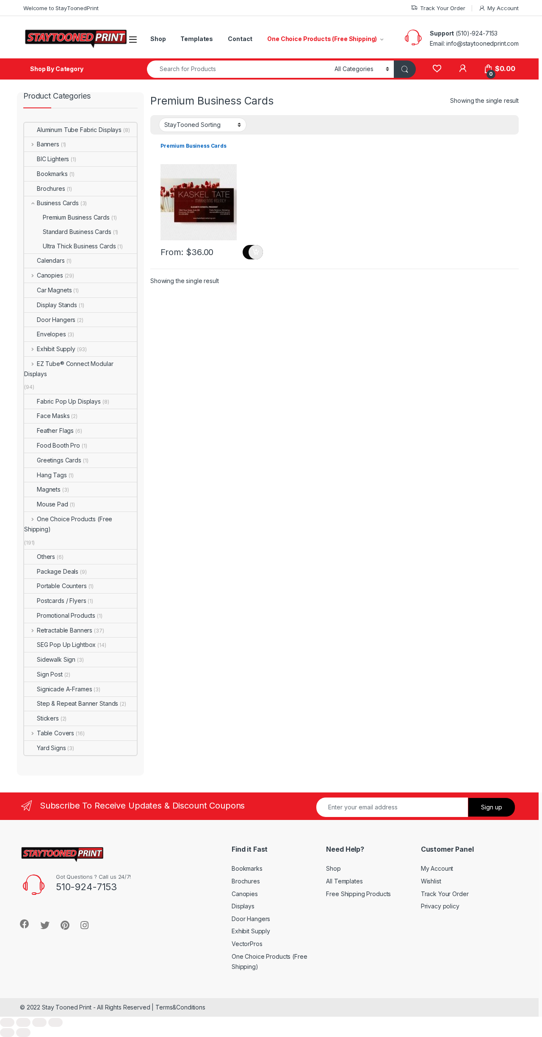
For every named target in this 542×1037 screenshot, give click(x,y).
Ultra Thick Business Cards (79, 246)
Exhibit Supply (56, 348)
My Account (503, 8)
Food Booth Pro (58, 445)
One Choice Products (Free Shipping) (322, 38)
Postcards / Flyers (61, 600)
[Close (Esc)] (7, 1022)
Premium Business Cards (76, 217)
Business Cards (58, 202)
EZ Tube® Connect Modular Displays (68, 368)
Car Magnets (54, 290)
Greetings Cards (59, 460)
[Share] (23, 1022)
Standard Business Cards (77, 231)
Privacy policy (440, 906)
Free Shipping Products (358, 893)
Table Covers (55, 733)
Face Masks (53, 415)
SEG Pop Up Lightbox (66, 644)
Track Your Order (442, 8)
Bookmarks (52, 173)
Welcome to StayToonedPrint (60, 8)
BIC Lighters (53, 158)
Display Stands (57, 304)
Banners (48, 144)
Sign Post (50, 674)
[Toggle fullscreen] (39, 1022)
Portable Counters (62, 585)
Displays (243, 906)
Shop (158, 38)
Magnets (49, 489)
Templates (196, 38)
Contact (240, 38)
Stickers (48, 718)
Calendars (51, 260)
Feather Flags (55, 430)
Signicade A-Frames (64, 689)
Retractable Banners (64, 630)
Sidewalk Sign (56, 659)
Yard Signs (51, 747)
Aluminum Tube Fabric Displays (79, 129)
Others (46, 556)
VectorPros (247, 943)
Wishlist (431, 881)
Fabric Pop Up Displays (69, 401)
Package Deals (57, 571)
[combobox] (238, 69)
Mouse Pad (52, 504)
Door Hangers (56, 319)
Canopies (50, 275)
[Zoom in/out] (55, 1022)
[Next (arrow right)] (23, 1032)
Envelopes (51, 334)
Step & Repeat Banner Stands (77, 703)
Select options (253, 252)
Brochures (51, 188)
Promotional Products (66, 615)
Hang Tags (52, 475)
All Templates (344, 881)
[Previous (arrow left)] (7, 1032)
